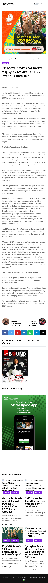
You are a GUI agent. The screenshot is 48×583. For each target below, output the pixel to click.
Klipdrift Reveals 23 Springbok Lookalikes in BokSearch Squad (11, 550)
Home (4, 59)
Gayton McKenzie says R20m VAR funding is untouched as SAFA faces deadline (12, 505)
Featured (15, 492)
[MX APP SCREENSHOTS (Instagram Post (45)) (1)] (24, 422)
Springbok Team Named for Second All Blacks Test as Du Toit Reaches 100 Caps (35, 552)
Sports (11, 59)
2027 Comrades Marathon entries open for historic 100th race (35, 502)
